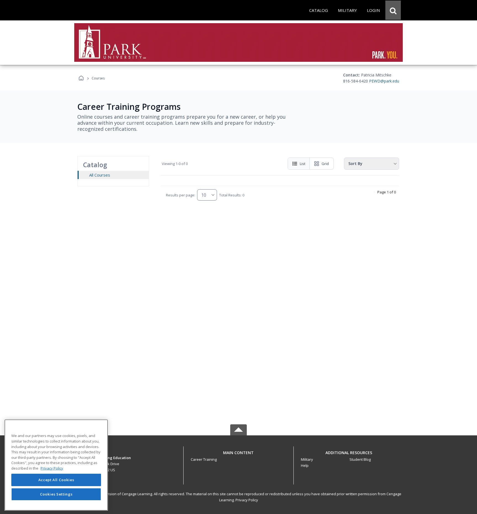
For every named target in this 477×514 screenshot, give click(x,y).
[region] (56, 465)
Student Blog (360, 459)
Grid (325, 163)
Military (307, 459)
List (302, 163)
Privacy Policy (246, 499)
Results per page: (180, 195)
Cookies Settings (56, 494)
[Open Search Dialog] (393, 10)
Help (305, 465)
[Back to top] (238, 455)
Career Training (204, 459)
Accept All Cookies (56, 480)
